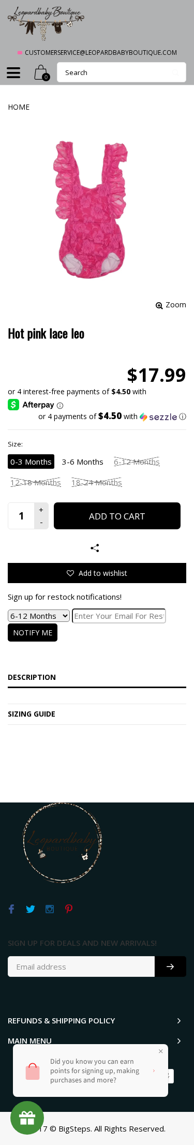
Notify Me (32, 632)
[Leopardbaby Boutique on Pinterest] (68, 909)
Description (32, 677)
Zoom (176, 304)
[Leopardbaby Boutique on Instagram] (49, 909)
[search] (121, 72)
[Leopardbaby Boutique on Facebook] (11, 909)
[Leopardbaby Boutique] (46, 23)
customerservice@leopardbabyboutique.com (101, 52)
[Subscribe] (170, 966)
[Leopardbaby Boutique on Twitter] (30, 909)
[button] (97, 416)
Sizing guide (31, 714)
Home (18, 107)
